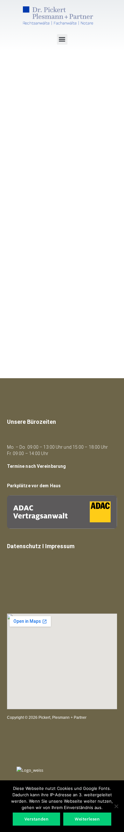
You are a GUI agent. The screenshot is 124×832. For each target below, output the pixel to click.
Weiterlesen (87, 819)
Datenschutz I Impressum (40, 546)
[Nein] (116, 806)
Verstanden (36, 819)
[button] (62, 39)
